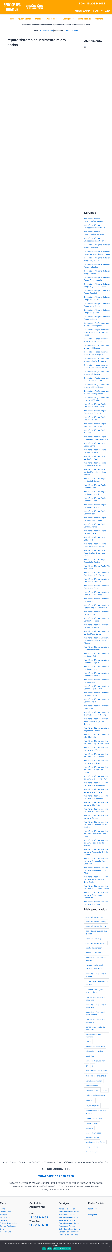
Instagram (92, 1215)
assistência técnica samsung (96, 943)
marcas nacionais (92, 1090)
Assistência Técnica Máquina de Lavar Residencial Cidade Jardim (96, 852)
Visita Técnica (5, 1217)
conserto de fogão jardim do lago (96, 975)
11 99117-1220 (100, 10)
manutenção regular (94, 1081)
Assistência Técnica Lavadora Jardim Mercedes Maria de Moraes (96, 640)
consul (88, 1041)
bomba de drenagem (94, 948)
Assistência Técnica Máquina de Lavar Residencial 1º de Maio (96, 870)
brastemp (98, 953)
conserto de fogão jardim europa (97, 982)
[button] (58, 18)
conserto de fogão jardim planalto (94, 990)
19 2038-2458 (96, 3)
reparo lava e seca (94, 1118)
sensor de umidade (93, 1133)
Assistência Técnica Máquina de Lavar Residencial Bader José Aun (96, 861)
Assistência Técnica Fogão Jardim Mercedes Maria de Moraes (95, 472)
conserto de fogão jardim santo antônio (96, 1013)
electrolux (90, 1056)
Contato (3, 1220)
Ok (44, 1249)
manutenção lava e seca (96, 1071)
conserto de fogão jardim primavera (96, 998)
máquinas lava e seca (95, 1095)
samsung (89, 1128)
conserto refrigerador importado (93, 1036)
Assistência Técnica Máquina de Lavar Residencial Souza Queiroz (96, 824)
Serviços (3, 1214)
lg (92, 1066)
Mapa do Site (5, 1232)
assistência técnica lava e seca (96, 932)
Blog (2, 1229)
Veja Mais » (13, 111)
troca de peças (92, 1151)
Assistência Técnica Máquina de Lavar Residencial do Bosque (96, 843)
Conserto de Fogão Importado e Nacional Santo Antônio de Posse (96, 332)
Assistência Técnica (12, 71)
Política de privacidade (9, 1223)
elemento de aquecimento (96, 1061)
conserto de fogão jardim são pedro (96, 1020)
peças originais (92, 1105)
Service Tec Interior (8, 1226)
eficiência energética (94, 1051)
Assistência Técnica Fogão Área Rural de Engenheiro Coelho (95, 553)
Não (49, 1249)
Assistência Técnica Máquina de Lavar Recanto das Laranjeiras (96, 895)
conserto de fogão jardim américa (96, 959)
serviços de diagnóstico (95, 1142)
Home (2, 1209)
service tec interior (92, 1137)
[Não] (109, 1246)
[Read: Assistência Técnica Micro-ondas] (68, 92)
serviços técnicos (92, 1147)
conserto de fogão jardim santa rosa (96, 1006)
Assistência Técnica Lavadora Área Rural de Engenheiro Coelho (96, 721)
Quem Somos (5, 1212)
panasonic (90, 1100)
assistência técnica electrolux (96, 926)
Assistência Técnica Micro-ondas (22, 75)
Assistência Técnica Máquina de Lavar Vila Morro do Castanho (96, 769)
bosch (88, 953)
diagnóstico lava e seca (95, 1046)
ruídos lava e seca (92, 1123)
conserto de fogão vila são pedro (95, 1028)
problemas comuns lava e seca (96, 1112)
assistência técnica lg (93, 939)
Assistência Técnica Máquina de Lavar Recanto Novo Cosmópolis (96, 879)
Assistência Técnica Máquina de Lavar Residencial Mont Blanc (96, 833)
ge (87, 1066)
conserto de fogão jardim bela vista (95, 967)
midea (104, 1090)
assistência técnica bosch (95, 917)
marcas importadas (92, 1085)
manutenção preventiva (96, 1076)
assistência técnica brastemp (96, 921)
